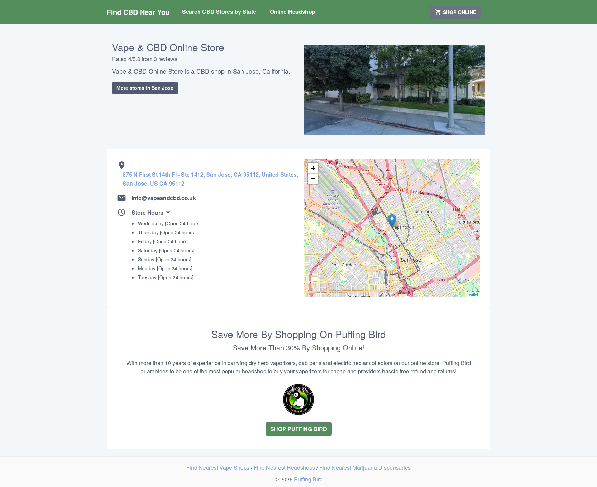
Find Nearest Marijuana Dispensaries (365, 467)
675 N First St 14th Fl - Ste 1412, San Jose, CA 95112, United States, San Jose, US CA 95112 (210, 178)
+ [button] (313, 168)
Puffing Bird (308, 479)
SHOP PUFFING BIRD (298, 429)
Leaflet (472, 294)
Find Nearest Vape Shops (218, 467)
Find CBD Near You (138, 12)
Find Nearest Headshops (285, 467)
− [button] (313, 178)
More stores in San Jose (144, 87)
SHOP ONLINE (459, 12)
